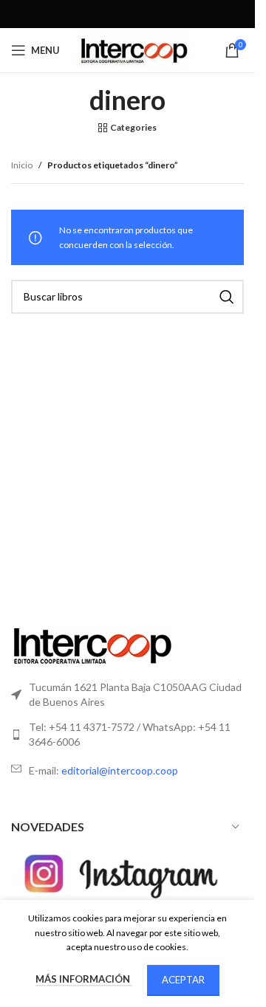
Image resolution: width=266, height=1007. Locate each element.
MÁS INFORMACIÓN (83, 979)
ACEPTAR (183, 980)
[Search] (227, 297)
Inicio (22, 165)
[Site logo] (133, 49)
